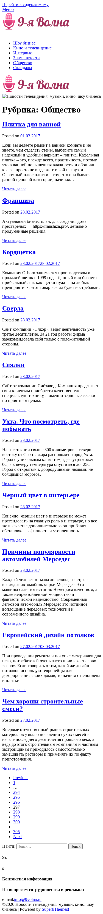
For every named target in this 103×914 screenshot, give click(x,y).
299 (16, 817)
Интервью (22, 53)
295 (16, 797)
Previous (20, 777)
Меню (8, 9)
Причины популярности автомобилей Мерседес (38, 555)
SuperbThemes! (55, 909)
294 (16, 792)
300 (16, 822)
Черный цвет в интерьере (41, 495)
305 (16, 831)
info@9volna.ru (27, 899)
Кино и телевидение (32, 48)
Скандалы (22, 67)
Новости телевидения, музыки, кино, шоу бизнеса (45, 31)
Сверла (13, 308)
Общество (22, 62)
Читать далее (14, 189)
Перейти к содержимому (25, 4)
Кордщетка (19, 252)
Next (17, 836)
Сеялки (13, 364)
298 (16, 812)
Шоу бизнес (24, 43)
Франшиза (18, 200)
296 (16, 802)
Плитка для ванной (31, 124)
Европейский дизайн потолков (48, 634)
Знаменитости (26, 57)
